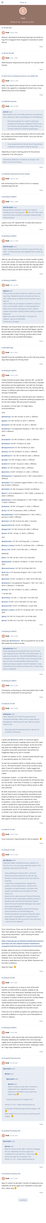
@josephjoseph (7, 514)
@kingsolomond (8, 447)
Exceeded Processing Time (11, 1058)
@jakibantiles (7, 541)
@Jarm (4, 493)
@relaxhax (5, 506)
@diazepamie (6, 476)
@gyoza (6, 291)
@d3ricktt (5, 521)
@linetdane (6, 444)
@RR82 (4, 468)
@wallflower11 (7, 456)
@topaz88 (5, 483)
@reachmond (15, 641)
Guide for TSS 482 (9, 704)
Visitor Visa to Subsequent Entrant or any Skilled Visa (20, 76)
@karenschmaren (8, 568)
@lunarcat (14, 740)
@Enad (4, 620)
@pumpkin (7, 1069)
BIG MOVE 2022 (8, 348)
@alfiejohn (7, 714)
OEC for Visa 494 (8, 53)
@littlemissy (6, 417)
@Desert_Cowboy (8, 545)
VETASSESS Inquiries (9, 101)
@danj (4, 616)
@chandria (5, 425)
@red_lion (5, 572)
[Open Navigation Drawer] (2, 2)
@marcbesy (6, 598)
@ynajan (5, 460)
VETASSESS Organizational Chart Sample (16, 174)
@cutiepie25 (6, 439)
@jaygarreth (6, 529)
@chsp (4, 510)
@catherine (6, 429)
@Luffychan (7, 860)
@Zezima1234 (7, 606)
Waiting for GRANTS (9, 197)
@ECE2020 (5, 489)
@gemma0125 (7, 525)
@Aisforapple (8, 207)
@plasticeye (6, 500)
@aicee (4, 533)
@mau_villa (6, 549)
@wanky (5, 452)
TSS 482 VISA (7, 28)
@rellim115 (6, 464)
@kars (4, 557)
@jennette (5, 472)
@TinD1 (6, 112)
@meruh (5, 602)
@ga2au (4, 421)
